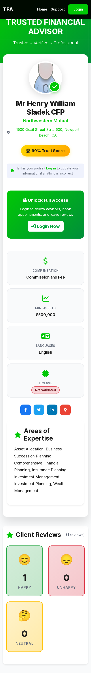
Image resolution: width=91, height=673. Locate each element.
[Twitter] (39, 410)
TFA (8, 9)
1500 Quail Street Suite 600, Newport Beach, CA (47, 132)
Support (58, 9)
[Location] (65, 410)
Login (78, 9)
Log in (51, 168)
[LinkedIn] (52, 410)
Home (42, 9)
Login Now (48, 226)
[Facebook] (25, 410)
